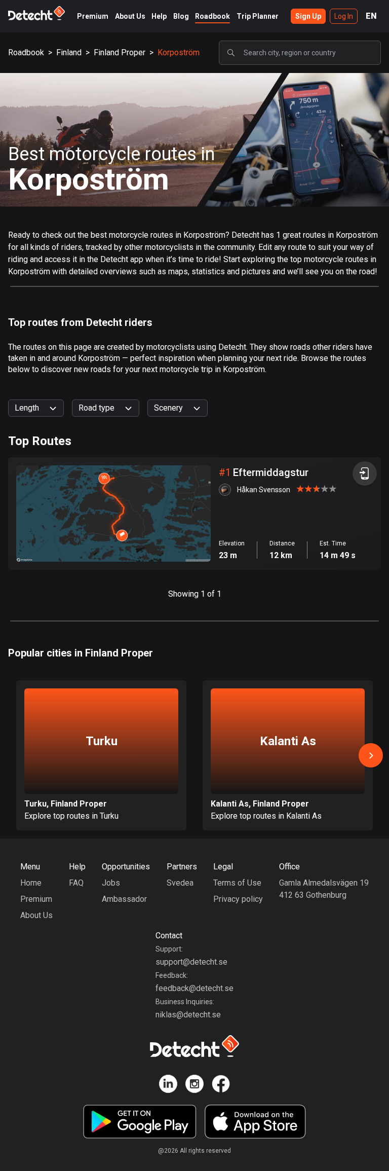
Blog (181, 16)
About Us (130, 16)
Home (31, 883)
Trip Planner (258, 16)
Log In (343, 16)
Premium (92, 16)
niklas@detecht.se (188, 1014)
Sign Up (308, 16)
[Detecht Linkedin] (168, 1085)
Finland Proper (119, 52)
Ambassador (124, 899)
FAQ (76, 883)
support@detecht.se (191, 962)
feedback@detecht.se (194, 988)
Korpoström (179, 52)
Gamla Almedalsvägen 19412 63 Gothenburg (324, 889)
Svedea (180, 883)
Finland (69, 52)
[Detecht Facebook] (221, 1085)
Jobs (111, 883)
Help (159, 16)
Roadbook (212, 16)
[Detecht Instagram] (194, 1085)
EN (371, 16)
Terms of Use (237, 883)
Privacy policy (238, 899)
